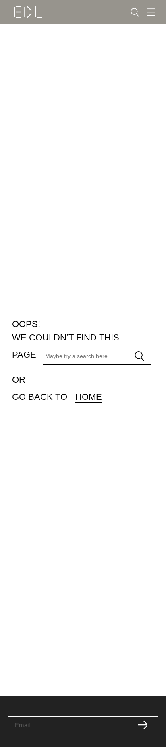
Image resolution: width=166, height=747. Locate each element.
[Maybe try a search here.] (83, 356)
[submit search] (139, 356)
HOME (88, 397)
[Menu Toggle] (151, 12)
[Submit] (143, 725)
